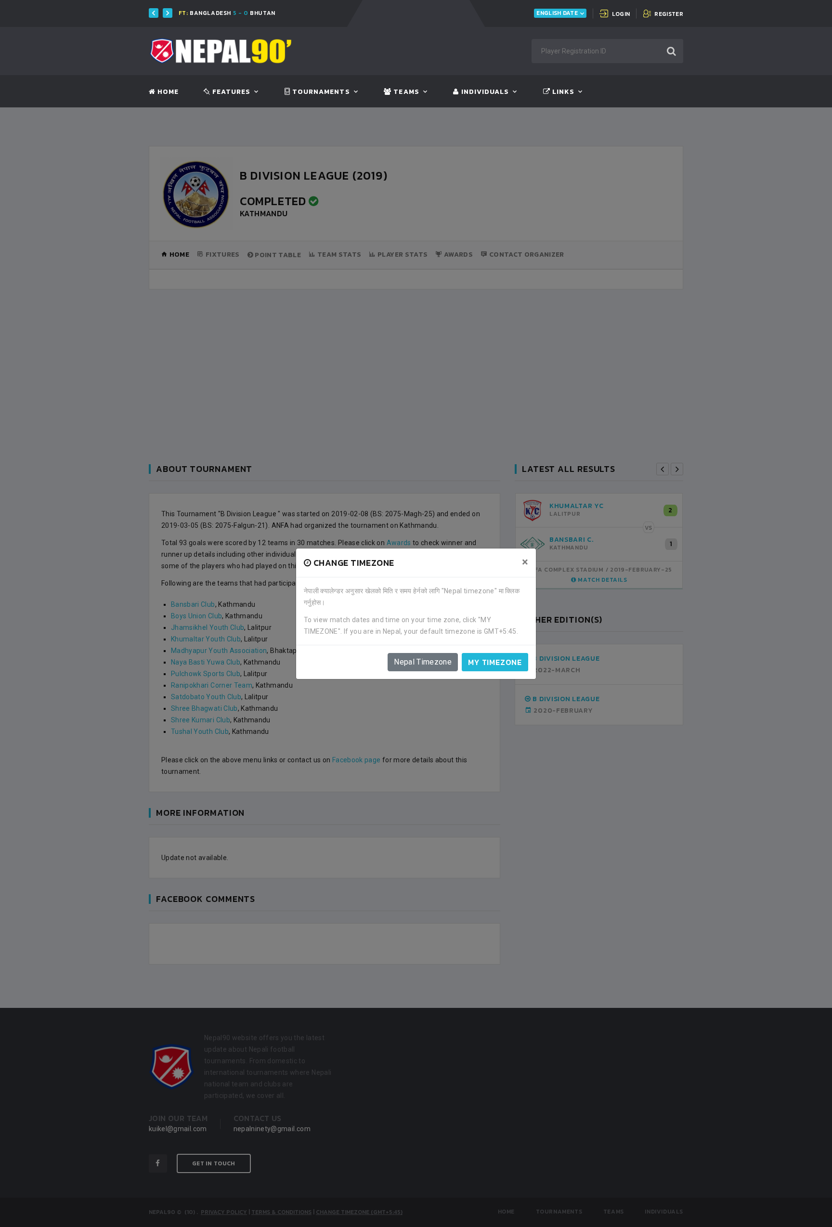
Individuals (484, 92)
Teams (405, 92)
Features (230, 92)
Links (562, 92)
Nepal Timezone (423, 661)
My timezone (495, 662)
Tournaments (320, 92)
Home (167, 92)
